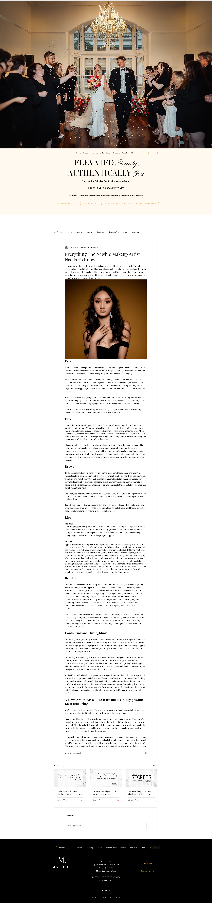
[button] (87, 153)
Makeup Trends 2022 (117, 232)
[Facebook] (109, 890)
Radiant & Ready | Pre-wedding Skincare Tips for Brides (68, 792)
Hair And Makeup (74, 232)
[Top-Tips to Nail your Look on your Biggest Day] (106, 778)
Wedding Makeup (95, 232)
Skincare (136, 232)
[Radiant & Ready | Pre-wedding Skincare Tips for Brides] (70, 778)
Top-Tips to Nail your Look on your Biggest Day (104, 792)
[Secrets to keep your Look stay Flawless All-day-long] (141, 778)
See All (155, 765)
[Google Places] (102, 890)
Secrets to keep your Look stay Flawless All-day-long (139, 792)
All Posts (58, 232)
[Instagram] (106, 890)
